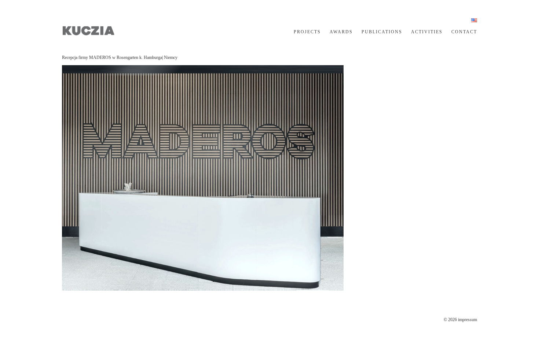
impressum (467, 319)
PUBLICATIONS (382, 31)
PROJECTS (307, 31)
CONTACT (464, 31)
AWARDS (341, 31)
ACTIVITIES (427, 31)
